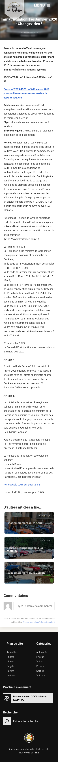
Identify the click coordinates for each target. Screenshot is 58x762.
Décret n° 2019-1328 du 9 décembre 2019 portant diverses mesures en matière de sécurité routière (26, 93)
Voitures (11, 675)
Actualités (12, 652)
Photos (10, 657)
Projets (10, 666)
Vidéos (10, 661)
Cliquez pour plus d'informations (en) (39, 622)
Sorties (10, 671)
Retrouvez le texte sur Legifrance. (22, 484)
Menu (39, 5)
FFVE (38, 749)
